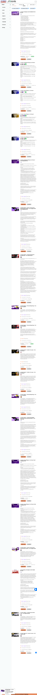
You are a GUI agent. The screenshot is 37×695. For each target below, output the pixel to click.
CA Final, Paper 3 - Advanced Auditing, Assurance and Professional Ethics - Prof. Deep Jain (27, 418)
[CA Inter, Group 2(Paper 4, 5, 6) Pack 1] (15, 138)
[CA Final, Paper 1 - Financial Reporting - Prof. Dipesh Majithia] (15, 326)
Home (13, 4)
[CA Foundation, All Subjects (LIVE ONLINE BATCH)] (15, 571)
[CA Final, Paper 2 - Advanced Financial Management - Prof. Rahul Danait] (15, 256)
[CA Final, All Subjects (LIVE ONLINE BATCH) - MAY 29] (15, 13)
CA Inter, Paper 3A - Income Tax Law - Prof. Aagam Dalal (28, 634)
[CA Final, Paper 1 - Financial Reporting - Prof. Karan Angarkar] (15, 307)
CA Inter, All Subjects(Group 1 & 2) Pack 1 (27, 62)
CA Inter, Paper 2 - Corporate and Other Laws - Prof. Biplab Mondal (27, 613)
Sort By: (28, 5)
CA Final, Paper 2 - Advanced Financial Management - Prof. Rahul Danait (27, 255)
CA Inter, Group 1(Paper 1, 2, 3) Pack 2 (27, 114)
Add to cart (23, 59)
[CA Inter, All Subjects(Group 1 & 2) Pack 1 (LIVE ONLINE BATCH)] (15, 161)
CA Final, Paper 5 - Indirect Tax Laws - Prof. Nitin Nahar (28, 350)
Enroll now (29, 59)
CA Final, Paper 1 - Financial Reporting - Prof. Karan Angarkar (28, 306)
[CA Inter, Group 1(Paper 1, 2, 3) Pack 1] (15, 91)
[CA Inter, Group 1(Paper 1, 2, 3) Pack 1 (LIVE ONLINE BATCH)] (15, 461)
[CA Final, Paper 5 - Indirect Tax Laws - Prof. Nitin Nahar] (15, 351)
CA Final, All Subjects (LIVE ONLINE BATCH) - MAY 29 (28, 12)
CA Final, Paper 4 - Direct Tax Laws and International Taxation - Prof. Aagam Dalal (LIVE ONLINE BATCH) (28, 208)
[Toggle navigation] (36, 1)
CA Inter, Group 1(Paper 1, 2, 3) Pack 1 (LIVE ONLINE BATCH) (27, 460)
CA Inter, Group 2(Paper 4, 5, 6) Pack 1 (27, 137)
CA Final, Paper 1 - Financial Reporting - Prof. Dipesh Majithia (28, 326)
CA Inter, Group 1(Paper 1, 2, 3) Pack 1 (26, 90)
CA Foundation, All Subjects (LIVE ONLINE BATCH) (27, 570)
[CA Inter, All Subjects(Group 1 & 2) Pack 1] (15, 63)
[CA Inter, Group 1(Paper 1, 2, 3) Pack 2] (15, 115)
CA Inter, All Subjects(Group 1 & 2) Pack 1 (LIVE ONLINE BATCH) (27, 160)
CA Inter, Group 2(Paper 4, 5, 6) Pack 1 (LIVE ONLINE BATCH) (28, 505)
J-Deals (32, 56)
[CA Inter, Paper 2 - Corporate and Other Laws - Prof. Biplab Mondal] (15, 613)
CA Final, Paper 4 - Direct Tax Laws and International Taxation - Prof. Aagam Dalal (28, 548)
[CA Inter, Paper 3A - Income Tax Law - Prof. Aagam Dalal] (15, 634)
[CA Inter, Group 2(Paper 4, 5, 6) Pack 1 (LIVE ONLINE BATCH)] (15, 505)
